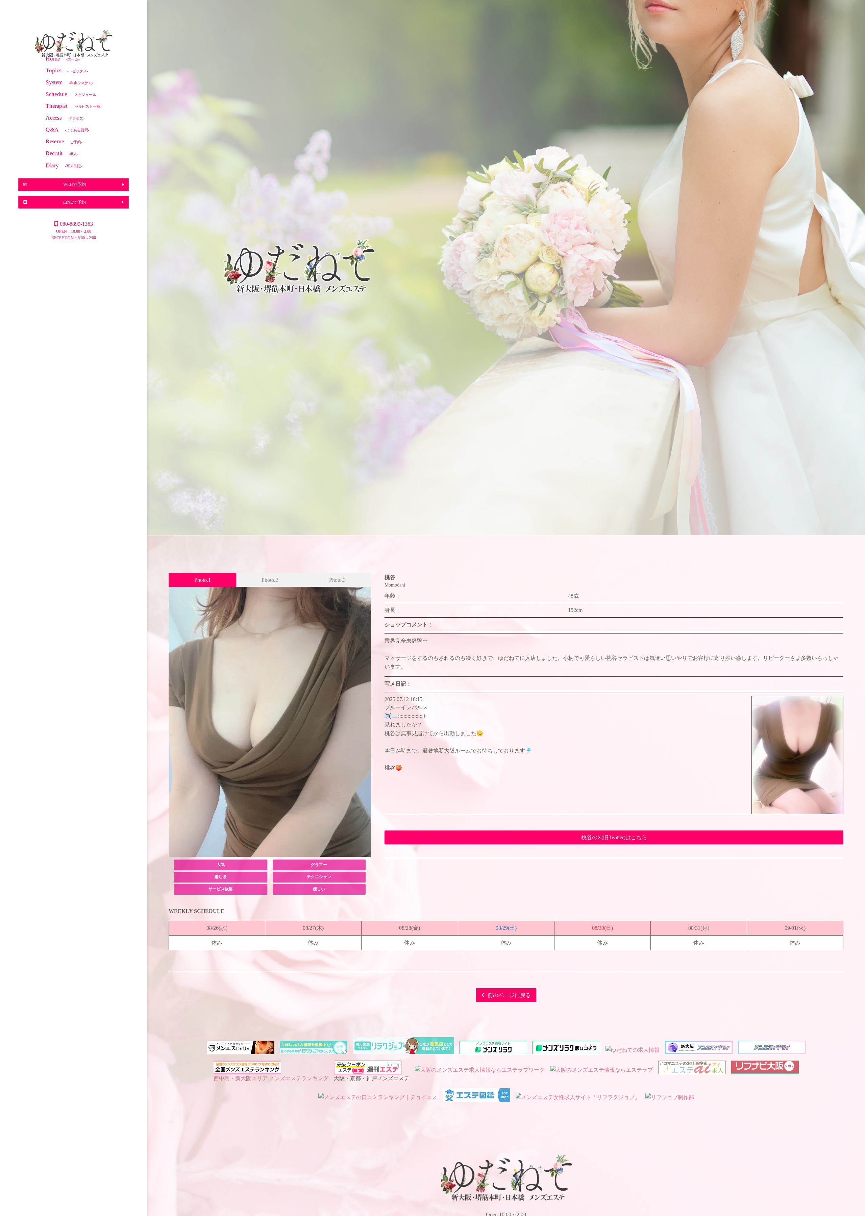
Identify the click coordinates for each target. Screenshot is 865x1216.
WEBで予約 (74, 184)
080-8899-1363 (76, 224)
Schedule (71, 94)
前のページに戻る (509, 995)
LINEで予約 (74, 201)
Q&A (67, 129)
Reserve (64, 141)
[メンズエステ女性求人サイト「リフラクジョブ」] (578, 1097)
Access (65, 118)
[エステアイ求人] (692, 1070)
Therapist (73, 105)
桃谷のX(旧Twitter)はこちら (614, 837)
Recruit (62, 153)
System (69, 82)
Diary (64, 165)
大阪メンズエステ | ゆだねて (73, 44)
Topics (67, 70)
